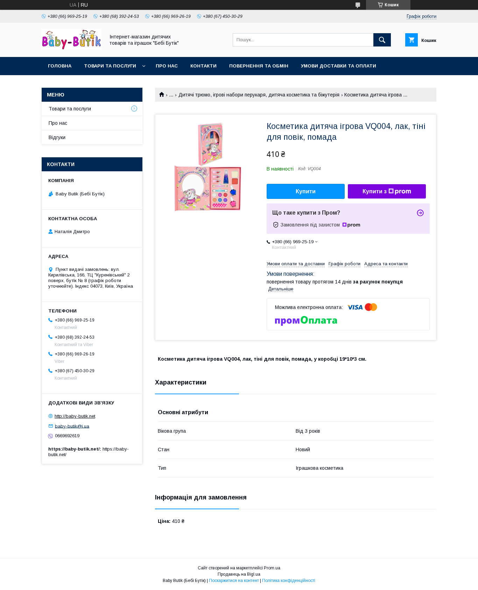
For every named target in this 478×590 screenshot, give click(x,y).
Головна (59, 66)
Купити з (375, 191)
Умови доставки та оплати (338, 66)
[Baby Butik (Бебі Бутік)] (71, 48)
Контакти (203, 66)
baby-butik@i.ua (72, 426)
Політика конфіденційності (288, 580)
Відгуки (57, 137)
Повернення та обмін (258, 66)
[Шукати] (382, 39)
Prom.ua (272, 568)
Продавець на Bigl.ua (239, 574)
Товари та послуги (110, 66)
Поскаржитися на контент (234, 580)
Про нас (167, 66)
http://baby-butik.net (75, 416)
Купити (306, 191)
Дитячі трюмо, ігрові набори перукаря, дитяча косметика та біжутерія (258, 95)
